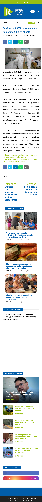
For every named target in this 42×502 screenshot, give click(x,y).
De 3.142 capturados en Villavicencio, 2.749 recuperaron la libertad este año (20, 160)
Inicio (9, 500)
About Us (16, 500)
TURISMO (25, 23)
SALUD (34, 36)
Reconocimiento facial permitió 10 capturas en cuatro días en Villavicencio (20, 156)
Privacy (25, 500)
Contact (32, 500)
